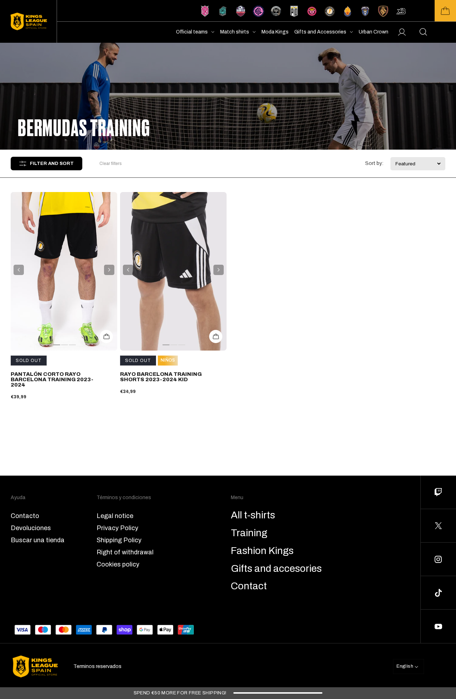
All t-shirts (253, 515)
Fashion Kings (262, 550)
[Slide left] (19, 270)
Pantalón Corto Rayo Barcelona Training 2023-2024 (52, 380)
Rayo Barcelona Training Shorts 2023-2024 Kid (161, 377)
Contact (249, 586)
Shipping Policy (119, 540)
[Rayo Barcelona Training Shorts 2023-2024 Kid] (173, 271)
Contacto (25, 515)
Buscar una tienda (37, 540)
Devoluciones (31, 528)
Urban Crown (373, 32)
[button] (445, 10)
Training (249, 533)
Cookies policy (118, 564)
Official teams (192, 32)
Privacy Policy (117, 528)
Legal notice (115, 515)
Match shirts (234, 32)
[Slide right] (109, 270)
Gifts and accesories (276, 568)
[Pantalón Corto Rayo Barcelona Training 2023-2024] (64, 271)
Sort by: (374, 163)
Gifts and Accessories (320, 32)
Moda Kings (275, 32)
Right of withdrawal (125, 552)
